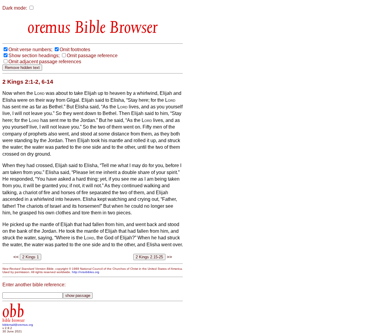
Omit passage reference (92, 55)
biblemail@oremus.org (17, 324)
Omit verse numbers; (30, 49)
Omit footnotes (75, 49)
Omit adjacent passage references (44, 61)
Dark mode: (14, 8)
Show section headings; (34, 55)
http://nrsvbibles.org (85, 272)
